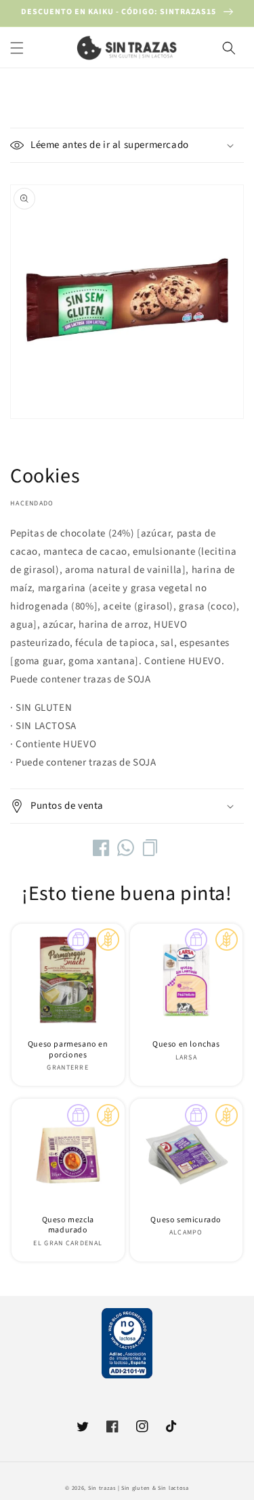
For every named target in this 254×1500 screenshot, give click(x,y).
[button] (17, 48)
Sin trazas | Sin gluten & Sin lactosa (138, 1488)
